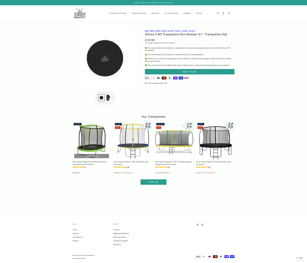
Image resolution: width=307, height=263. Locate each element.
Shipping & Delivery (121, 233)
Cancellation (78, 237)
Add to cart (190, 72)
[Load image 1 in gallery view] (101, 97)
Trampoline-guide (120, 241)
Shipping (157, 43)
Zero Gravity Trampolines (86, 255)
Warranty (117, 244)
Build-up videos (119, 237)
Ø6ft (147, 31)
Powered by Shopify (79, 258)
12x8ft (184, 31)
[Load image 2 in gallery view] (108, 97)
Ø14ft (170, 31)
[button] (218, 13)
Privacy (76, 241)
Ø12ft (164, 31)
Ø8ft (152, 31)
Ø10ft (158, 31)
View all (153, 182)
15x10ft (192, 31)
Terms (75, 229)
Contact (116, 229)
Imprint (76, 233)
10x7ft (177, 31)
